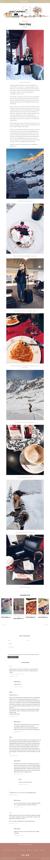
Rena (10, 666)
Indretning (29, 850)
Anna (10, 812)
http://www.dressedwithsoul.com (16, 674)
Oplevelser (36, 850)
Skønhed (15, 850)
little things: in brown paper (43, 617)
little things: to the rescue (19, 618)
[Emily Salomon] (25, 10)
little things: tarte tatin (31, 617)
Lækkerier (27, 615)
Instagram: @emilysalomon (25, 844)
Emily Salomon (24, 1)
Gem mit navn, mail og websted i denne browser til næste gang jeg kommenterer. (24, 654)
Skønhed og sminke (17, 615)
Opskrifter (2, 615)
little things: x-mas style (6, 617)
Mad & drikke (22, 850)
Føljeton (25, 21)
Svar (41, 665)
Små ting (6, 615)
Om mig (5, 850)
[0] (48, 1)
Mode (10, 850)
